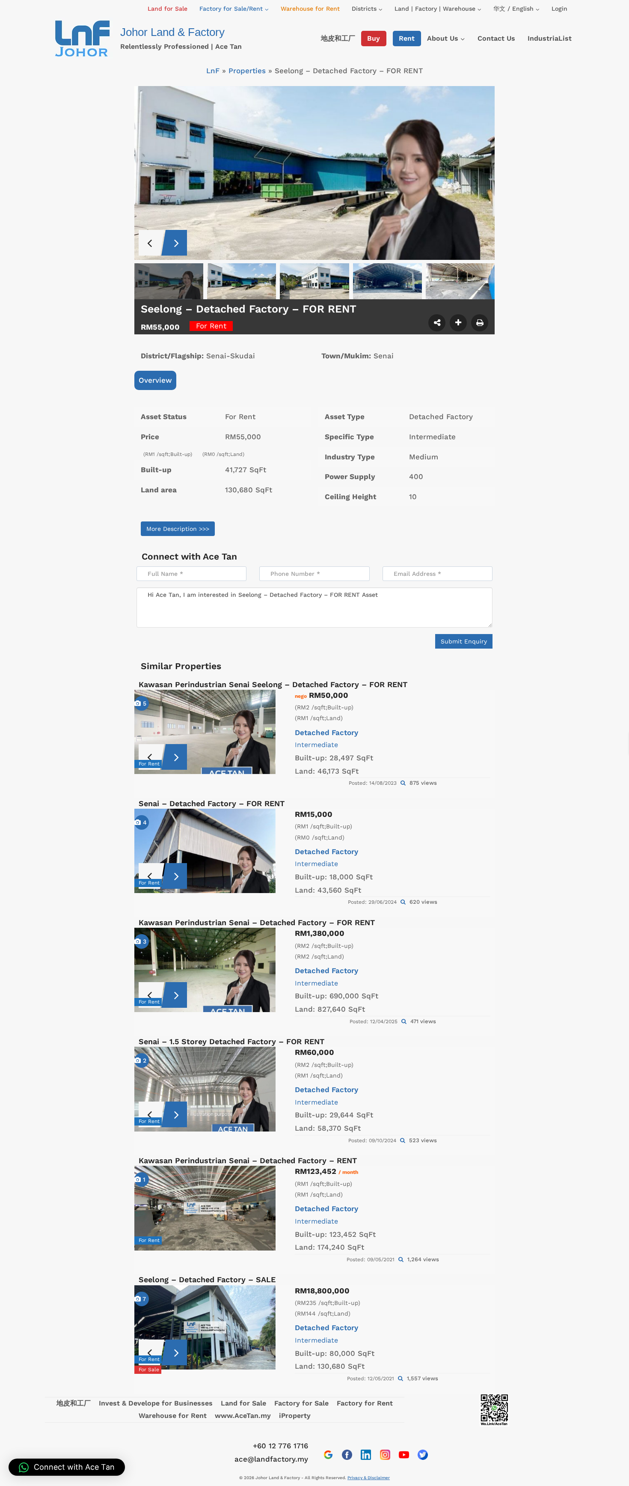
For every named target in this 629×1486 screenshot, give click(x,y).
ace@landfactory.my (271, 1459)
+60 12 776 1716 (280, 1445)
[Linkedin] (366, 1454)
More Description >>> (177, 528)
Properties (247, 70)
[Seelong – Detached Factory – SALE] (205, 1327)
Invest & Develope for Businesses (156, 1403)
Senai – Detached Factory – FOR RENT (212, 803)
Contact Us (496, 38)
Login (559, 8)
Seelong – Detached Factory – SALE (207, 1279)
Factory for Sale (301, 1403)
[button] (67, 1467)
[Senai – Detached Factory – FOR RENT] (205, 851)
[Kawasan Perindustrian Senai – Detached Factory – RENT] (205, 1208)
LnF (213, 70)
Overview (155, 380)
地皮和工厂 (338, 38)
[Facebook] (347, 1454)
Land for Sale (167, 8)
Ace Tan (220, 556)
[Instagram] (385, 1454)
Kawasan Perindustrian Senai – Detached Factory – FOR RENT (257, 922)
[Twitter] (422, 1454)
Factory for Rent (365, 1403)
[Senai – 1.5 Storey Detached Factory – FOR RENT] (205, 1089)
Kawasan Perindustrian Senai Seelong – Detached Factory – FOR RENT (273, 684)
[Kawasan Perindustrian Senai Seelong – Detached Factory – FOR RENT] (205, 732)
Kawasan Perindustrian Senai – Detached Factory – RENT (248, 1160)
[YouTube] (404, 1454)
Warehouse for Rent (310, 8)
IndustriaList (550, 38)
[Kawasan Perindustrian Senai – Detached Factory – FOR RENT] (205, 970)
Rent (407, 38)
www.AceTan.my (243, 1416)
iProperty (295, 1416)
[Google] (328, 1454)
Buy (373, 38)
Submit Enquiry (464, 641)
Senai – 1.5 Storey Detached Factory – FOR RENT (231, 1041)
